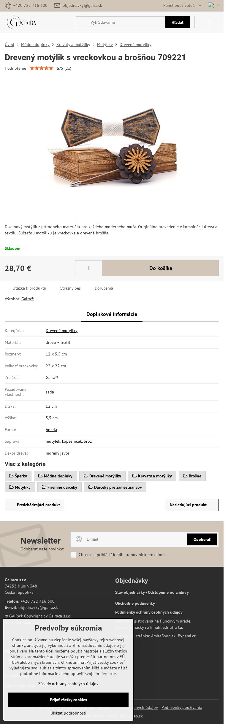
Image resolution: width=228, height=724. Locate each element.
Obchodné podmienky (135, 603)
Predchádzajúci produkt (38, 504)
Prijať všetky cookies (68, 699)
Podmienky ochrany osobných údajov (149, 612)
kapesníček (72, 441)
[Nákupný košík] (202, 22)
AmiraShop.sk (163, 636)
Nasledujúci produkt (188, 504)
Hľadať (177, 22)
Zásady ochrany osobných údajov (68, 683)
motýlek (53, 441)
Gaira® (27, 298)
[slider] (41, 68)
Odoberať (202, 539)
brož (88, 441)
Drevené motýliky (61, 330)
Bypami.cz (187, 636)
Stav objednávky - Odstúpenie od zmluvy (152, 592)
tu (180, 627)
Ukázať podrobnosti (68, 713)
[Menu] (216, 22)
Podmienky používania (182, 707)
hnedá (51, 429)
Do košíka (160, 268)
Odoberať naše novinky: (42, 549)
